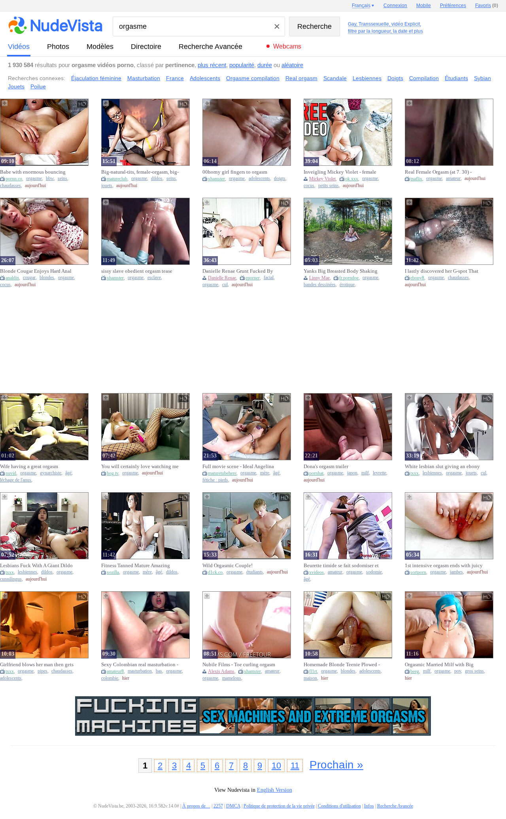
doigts (279, 178)
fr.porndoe (349, 278)
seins (62, 178)
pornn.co (14, 179)
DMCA (233, 806)
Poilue (38, 86)
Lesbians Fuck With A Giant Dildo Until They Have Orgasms (36, 565)
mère (264, 473)
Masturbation (143, 78)
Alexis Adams (221, 671)
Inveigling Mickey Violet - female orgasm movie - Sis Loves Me (340, 172)
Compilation (424, 78)
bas (159, 671)
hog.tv (112, 473)
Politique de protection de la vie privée (279, 806)
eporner (252, 278)
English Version (274, 790)
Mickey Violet (322, 179)
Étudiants (456, 78)
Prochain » (336, 765)
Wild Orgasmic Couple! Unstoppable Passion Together (234, 565)
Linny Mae (319, 278)
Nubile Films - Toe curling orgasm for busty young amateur (238, 665)
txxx (414, 473)
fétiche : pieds (215, 480)
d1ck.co (215, 572)
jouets (106, 185)
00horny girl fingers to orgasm (234, 172)
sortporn (418, 572)
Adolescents (205, 78)
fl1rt (313, 671)
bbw (50, 178)
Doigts (395, 78)
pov (457, 671)
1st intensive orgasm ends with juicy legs (444, 565)
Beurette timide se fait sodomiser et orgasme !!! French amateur (341, 565)
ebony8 (417, 278)
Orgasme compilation (252, 78)
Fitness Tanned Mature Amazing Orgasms (135, 565)
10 (276, 765)
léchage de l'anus (15, 480)
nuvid (11, 473)
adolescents (259, 178)
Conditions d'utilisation (339, 806)
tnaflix (416, 179)
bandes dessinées (320, 284)
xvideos (316, 572)
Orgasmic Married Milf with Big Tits (439, 665)
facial (269, 277)
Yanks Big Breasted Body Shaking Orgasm (341, 271)
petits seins (328, 185)
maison (310, 678)
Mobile (423, 5)
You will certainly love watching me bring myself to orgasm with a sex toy (140, 466)
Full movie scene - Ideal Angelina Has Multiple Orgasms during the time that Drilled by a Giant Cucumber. (238, 466)
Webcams (287, 46)
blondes (47, 277)
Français (361, 5)
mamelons (231, 678)
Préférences (453, 5)
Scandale (335, 78)
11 (295, 765)
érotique (347, 284)
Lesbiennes (367, 78)
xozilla (113, 572)
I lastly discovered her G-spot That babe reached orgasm (441, 271)
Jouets (16, 86)
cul (225, 284)
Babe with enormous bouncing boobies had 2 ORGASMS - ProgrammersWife (33, 172)
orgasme (34, 178)
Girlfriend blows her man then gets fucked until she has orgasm (37, 665)
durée (264, 65)
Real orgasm (301, 78)
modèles (100, 47)
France (175, 78)
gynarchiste (50, 473)
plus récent (212, 65)
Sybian (482, 78)
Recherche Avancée (210, 47)
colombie (109, 678)
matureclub (117, 179)
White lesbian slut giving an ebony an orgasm (442, 466)
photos (58, 47)
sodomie (374, 572)
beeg (414, 671)
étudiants (254, 572)
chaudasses (10, 185)
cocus (309, 185)
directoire (146, 47)
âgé (68, 473)
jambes (456, 572)
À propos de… (196, 806)
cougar (29, 277)
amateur (453, 178)
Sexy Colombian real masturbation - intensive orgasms (139, 665)
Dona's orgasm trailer (326, 466)
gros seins (474, 671)
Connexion (395, 5)
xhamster (216, 179)
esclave (154, 277)
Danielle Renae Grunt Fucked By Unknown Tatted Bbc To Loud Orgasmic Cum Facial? (237, 271)
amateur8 (115, 671)
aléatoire (292, 65)
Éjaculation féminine (96, 78)
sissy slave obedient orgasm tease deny (136, 271)
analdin (12, 278)
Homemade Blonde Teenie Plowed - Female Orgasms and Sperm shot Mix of (342, 665)
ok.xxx (351, 179)
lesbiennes (432, 473)
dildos (156, 178)
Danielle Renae (222, 278)
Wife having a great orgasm (29, 466)
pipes (42, 671)
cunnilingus (11, 579)
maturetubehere (222, 473)
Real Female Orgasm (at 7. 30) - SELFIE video (438, 172)
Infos (369, 806)
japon (352, 473)
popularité (241, 65)
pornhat (316, 473)
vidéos (19, 47)
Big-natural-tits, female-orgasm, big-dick (140, 172)
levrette (379, 473)
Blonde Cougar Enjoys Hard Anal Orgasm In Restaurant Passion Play (37, 271)
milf (365, 473)
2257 (218, 806)
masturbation (140, 671)
